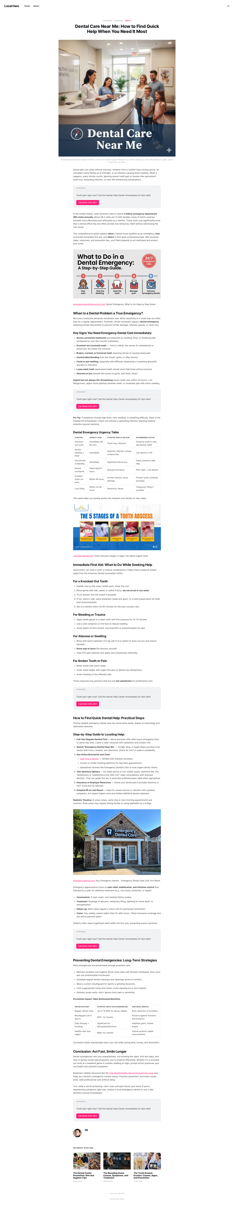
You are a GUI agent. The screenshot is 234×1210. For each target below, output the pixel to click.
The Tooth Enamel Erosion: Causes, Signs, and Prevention (146, 1175)
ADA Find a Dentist (89, 759)
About (36, 6)
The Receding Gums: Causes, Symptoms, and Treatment (115, 1175)
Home (27, 6)
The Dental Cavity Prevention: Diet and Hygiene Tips (83, 1175)
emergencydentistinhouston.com (89, 304)
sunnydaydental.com (83, 556)
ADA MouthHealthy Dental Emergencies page (131, 1073)
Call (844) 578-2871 (87, 202)
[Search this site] (228, 6)
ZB (86, 1130)
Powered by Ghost (117, 1199)
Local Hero (11, 6)
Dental (128, 21)
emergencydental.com (84, 880)
